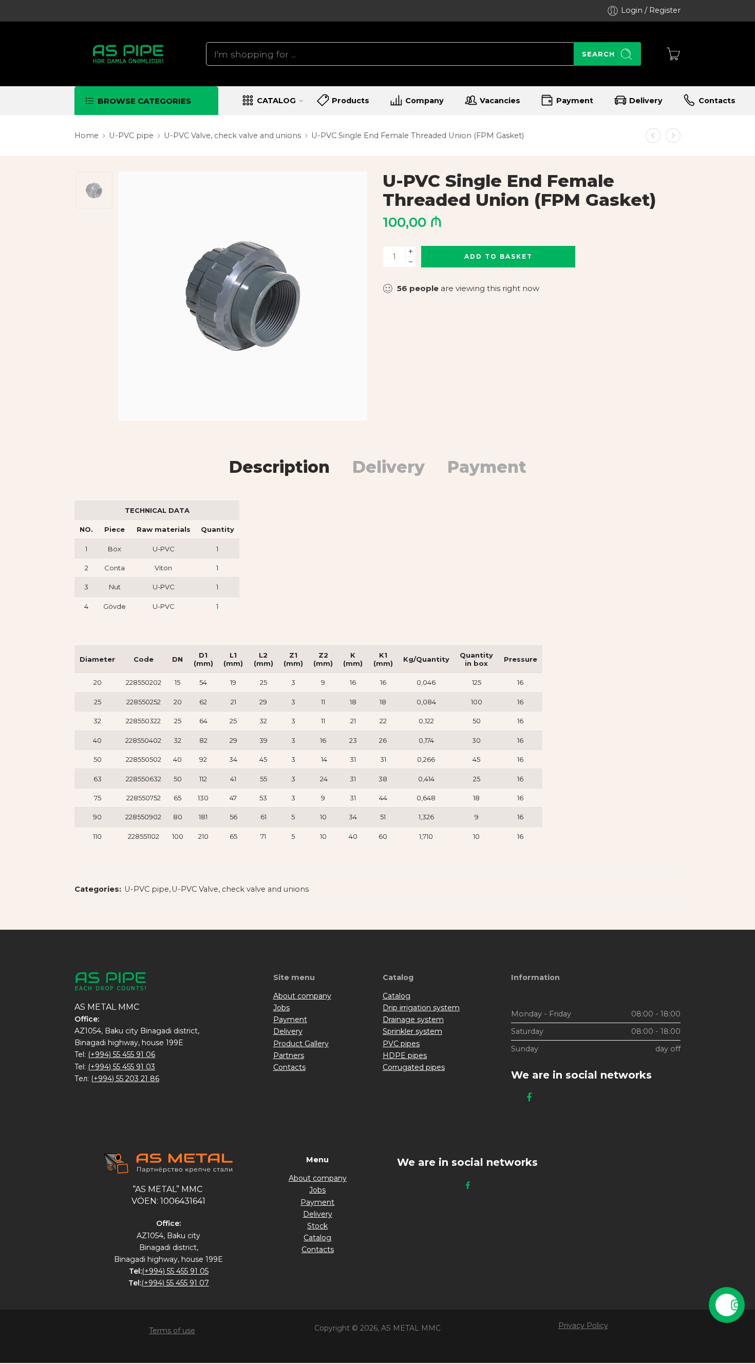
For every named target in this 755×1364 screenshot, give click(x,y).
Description (279, 467)
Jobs (281, 1007)
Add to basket (498, 256)
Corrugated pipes (414, 1067)
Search (598, 54)
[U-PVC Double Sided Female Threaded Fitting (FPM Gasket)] (673, 135)
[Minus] (410, 262)
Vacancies (500, 100)
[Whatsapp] (544, 1097)
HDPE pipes (405, 1055)
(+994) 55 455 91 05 (175, 1271)
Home (86, 135)
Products (350, 100)
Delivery (646, 100)
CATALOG (276, 100)
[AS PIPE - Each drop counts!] (127, 54)
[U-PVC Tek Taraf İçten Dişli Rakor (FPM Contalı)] (94, 190)
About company (302, 996)
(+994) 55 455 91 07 (175, 1283)
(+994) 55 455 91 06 (121, 1054)
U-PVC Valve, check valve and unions (232, 135)
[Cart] (673, 54)
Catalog (396, 996)
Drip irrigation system (421, 1007)
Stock (317, 1226)
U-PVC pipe (131, 135)
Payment (574, 100)
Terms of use (172, 1330)
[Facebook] (529, 1097)
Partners (288, 1055)
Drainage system (413, 1019)
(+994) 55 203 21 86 (125, 1078)
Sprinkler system (412, 1031)
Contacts (717, 100)
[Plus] (410, 251)
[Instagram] (515, 1097)
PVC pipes (401, 1043)
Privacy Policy (583, 1325)
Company (424, 100)
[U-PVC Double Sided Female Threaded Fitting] (653, 135)
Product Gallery (301, 1043)
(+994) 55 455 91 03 (121, 1066)
